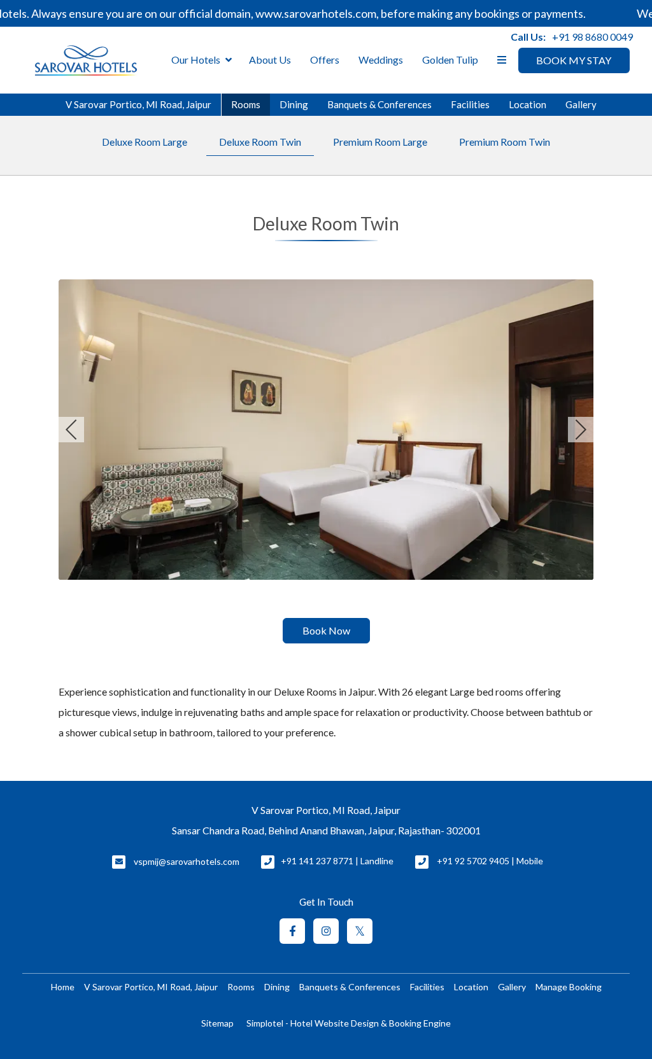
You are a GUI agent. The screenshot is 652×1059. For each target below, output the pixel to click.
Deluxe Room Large (144, 142)
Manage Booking (568, 986)
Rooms (245, 104)
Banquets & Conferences (379, 104)
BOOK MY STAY (573, 60)
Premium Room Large (380, 142)
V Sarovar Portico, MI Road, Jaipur (138, 104)
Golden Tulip (450, 59)
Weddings (380, 59)
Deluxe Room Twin (260, 142)
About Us (270, 59)
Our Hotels (195, 59)
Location (527, 104)
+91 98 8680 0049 (592, 37)
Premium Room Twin (504, 142)
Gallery (581, 104)
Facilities (470, 104)
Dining (294, 104)
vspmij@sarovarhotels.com (186, 861)
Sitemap (217, 1023)
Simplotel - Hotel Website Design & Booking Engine (348, 1023)
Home (62, 986)
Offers (324, 59)
